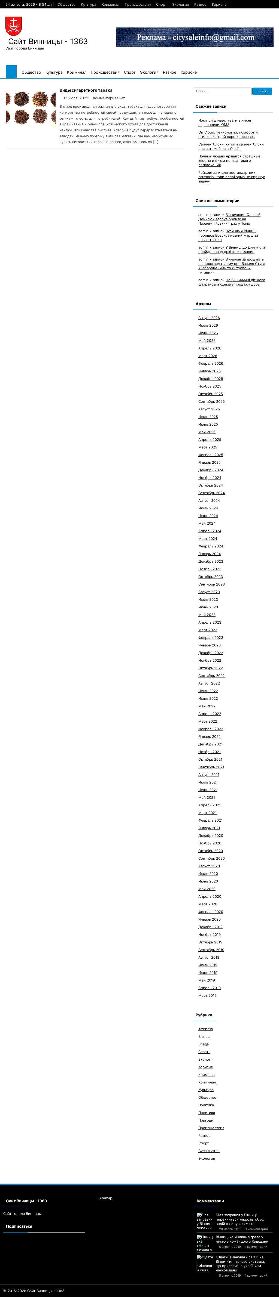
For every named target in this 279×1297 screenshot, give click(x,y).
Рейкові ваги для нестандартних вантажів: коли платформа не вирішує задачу (231, 176)
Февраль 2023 (210, 637)
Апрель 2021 (209, 805)
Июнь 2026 (208, 333)
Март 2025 (207, 447)
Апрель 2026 (209, 348)
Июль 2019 (207, 965)
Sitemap (105, 1198)
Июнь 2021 (207, 790)
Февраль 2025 (210, 455)
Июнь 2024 (208, 515)
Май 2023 (207, 614)
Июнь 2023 (208, 607)
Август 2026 (209, 317)
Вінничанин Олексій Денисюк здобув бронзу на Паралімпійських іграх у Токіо (229, 218)
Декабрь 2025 (210, 378)
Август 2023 (209, 592)
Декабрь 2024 (210, 470)
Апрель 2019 (209, 988)
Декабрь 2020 (210, 835)
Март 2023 (207, 630)
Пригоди (205, 1120)
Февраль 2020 (210, 911)
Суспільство (209, 1151)
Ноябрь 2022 (209, 660)
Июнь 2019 (207, 972)
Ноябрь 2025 (209, 386)
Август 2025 (209, 409)
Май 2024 (207, 523)
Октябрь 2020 (210, 851)
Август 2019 (208, 957)
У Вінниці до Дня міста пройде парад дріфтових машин (231, 249)
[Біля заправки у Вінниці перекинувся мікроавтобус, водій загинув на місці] (205, 1221)
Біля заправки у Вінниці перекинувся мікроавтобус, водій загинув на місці (240, 1219)
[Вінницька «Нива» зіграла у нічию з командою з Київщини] (205, 1243)
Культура (88, 4)
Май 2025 (207, 432)
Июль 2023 (208, 599)
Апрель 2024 (209, 531)
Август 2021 (208, 774)
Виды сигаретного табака (86, 90)
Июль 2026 (208, 325)
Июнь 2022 (208, 698)
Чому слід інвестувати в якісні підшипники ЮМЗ (224, 122)
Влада (203, 1044)
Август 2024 (209, 500)
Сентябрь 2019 (211, 950)
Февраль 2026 (210, 363)
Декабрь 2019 (210, 927)
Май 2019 (206, 980)
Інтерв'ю (205, 1029)
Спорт (161, 4)
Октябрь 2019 (210, 942)
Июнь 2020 (208, 881)
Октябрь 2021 (210, 759)
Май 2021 (206, 797)
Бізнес (204, 1036)
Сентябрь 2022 (211, 675)
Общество (66, 4)
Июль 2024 (208, 508)
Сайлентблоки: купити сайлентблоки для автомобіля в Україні (231, 146)
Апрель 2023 (209, 622)
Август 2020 (209, 866)
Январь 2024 (209, 554)
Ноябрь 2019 (209, 934)
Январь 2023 (209, 645)
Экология (180, 4)
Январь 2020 (209, 919)
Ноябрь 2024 (209, 477)
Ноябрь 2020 (209, 843)
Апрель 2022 (209, 713)
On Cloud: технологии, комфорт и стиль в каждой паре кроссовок (228, 134)
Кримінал (206, 1074)
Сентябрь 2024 (211, 493)
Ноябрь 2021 (209, 752)
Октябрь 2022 (210, 668)
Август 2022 (209, 683)
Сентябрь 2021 (211, 767)
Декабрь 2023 (210, 561)
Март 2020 (207, 904)
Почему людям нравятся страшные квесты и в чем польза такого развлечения (229, 160)
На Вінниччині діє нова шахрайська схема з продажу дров (231, 282)
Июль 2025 (208, 416)
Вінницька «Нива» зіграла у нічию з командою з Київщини (242, 1239)
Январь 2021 (209, 828)
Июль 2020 (208, 873)
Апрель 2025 (209, 439)
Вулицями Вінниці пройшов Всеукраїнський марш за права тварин (228, 235)
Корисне (219, 4)
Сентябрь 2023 (211, 584)
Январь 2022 (209, 736)
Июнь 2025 (208, 424)
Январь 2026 (209, 371)
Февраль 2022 (210, 729)
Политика (206, 1112)
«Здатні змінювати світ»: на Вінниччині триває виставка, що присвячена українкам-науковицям (240, 1263)
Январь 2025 (209, 462)
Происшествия (138, 4)
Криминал (110, 4)
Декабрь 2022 (210, 653)
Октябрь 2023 (210, 576)
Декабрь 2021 (210, 744)
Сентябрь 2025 (211, 401)
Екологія (205, 1059)
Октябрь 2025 (210, 394)
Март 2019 (207, 995)
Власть (204, 1052)
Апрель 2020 (209, 896)
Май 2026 (207, 340)
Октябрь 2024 (210, 485)
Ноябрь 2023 (209, 569)
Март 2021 (207, 812)
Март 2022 (207, 721)
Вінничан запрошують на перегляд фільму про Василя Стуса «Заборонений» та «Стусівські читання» (231, 265)
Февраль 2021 (210, 820)
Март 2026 (207, 356)
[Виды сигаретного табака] (31, 126)
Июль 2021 (207, 782)
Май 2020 (207, 889)
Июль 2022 (208, 691)
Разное (200, 4)
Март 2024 (207, 538)
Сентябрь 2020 (211, 858)
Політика (206, 1105)
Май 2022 (207, 706)
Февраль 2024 (210, 546)
